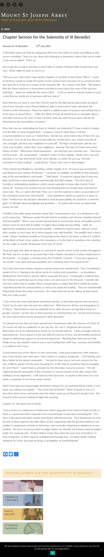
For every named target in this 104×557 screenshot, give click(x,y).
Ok (52, 553)
